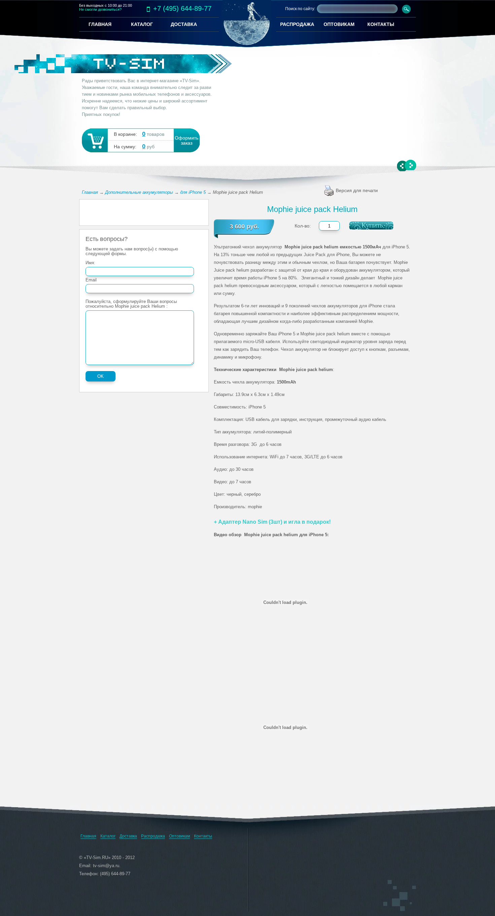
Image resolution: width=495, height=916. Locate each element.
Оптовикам (179, 836)
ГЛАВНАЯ (100, 24)
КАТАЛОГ (142, 24)
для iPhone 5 (193, 192)
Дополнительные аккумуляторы (139, 192)
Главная (90, 192)
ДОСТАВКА (184, 24)
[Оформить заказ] (94, 140)
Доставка (128, 836)
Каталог (108, 836)
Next (410, 165)
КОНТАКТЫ (380, 24)
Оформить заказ (186, 140)
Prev (403, 166)
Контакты (203, 836)
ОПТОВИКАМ (339, 24)
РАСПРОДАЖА (297, 24)
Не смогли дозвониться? (100, 9)
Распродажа (153, 836)
